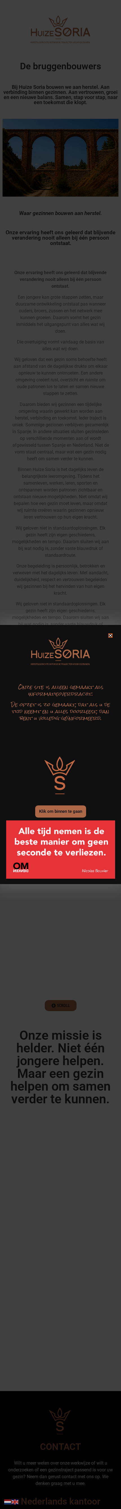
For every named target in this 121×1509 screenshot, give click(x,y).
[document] (60, 754)
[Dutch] (8, 1501)
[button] (110, 635)
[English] (15, 1501)
